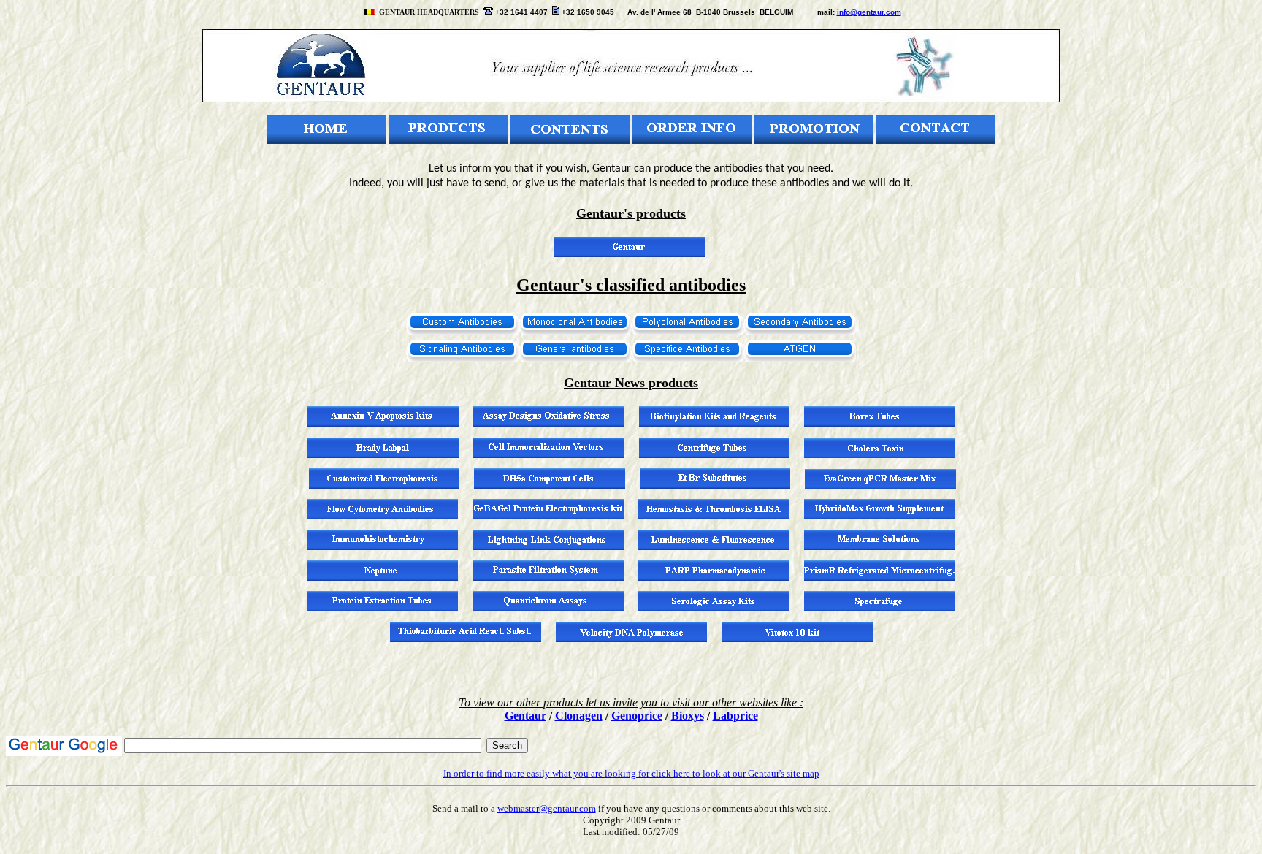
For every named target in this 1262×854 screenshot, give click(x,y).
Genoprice (636, 715)
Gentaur (525, 715)
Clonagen (579, 715)
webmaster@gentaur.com (546, 808)
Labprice (735, 715)
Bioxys (687, 715)
